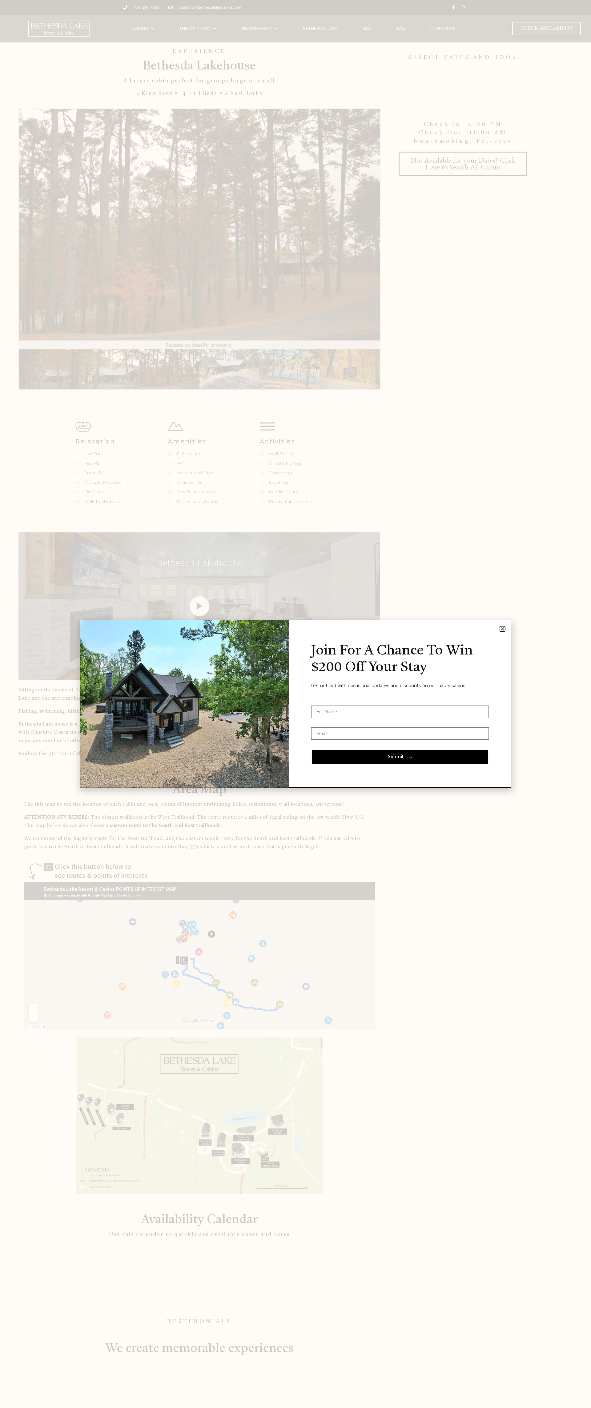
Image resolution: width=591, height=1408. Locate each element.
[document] (295, 704)
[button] (502, 628)
